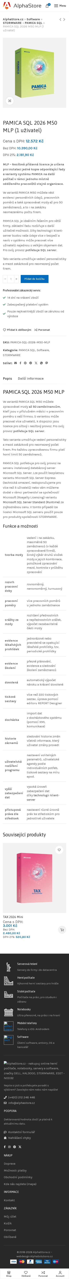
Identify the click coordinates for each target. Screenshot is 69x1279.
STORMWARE (12, 23)
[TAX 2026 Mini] (34, 878)
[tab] (7, 379)
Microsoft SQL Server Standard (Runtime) (31, 502)
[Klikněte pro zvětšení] (10, 101)
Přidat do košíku (35, 278)
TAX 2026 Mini (13, 917)
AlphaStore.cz (13, 19)
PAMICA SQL (33, 23)
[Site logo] (22, 6)
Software (33, 19)
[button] (62, 930)
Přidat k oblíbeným (19, 329)
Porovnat (44, 329)
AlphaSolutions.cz (41, 1256)
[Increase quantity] (16, 279)
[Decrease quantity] (5, 279)
